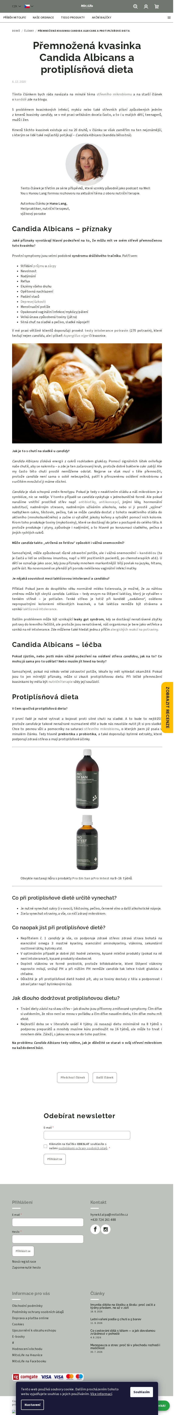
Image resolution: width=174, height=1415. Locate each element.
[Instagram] (106, 1229)
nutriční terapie (61, 681)
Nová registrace (24, 1261)
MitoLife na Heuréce (27, 1355)
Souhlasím (141, 1392)
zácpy (52, 266)
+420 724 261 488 (103, 1219)
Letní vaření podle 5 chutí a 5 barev (115, 1319)
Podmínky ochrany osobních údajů (38, 1312)
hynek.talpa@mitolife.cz (109, 1214)
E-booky (18, 1336)
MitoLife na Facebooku (29, 1361)
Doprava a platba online (30, 1318)
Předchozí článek (73, 1077)
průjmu (38, 266)
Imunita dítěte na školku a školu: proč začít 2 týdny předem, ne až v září (122, 1306)
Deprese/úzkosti (33, 301)
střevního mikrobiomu (114, 94)
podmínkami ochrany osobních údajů (83, 1148)
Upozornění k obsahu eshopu (34, 1330)
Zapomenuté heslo (26, 1267)
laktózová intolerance (39, 609)
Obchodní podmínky (27, 1305)
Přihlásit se (54, 1159)
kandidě (21, 99)
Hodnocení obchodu (27, 1349)
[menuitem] (14, 18)
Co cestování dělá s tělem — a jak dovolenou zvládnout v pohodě (122, 1332)
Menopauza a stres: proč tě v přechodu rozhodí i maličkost (125, 1347)
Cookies (18, 1324)
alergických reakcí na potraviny (134, 629)
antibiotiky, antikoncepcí (99, 502)
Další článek (105, 1077)
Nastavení (32, 1404)
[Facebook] (95, 1229)
